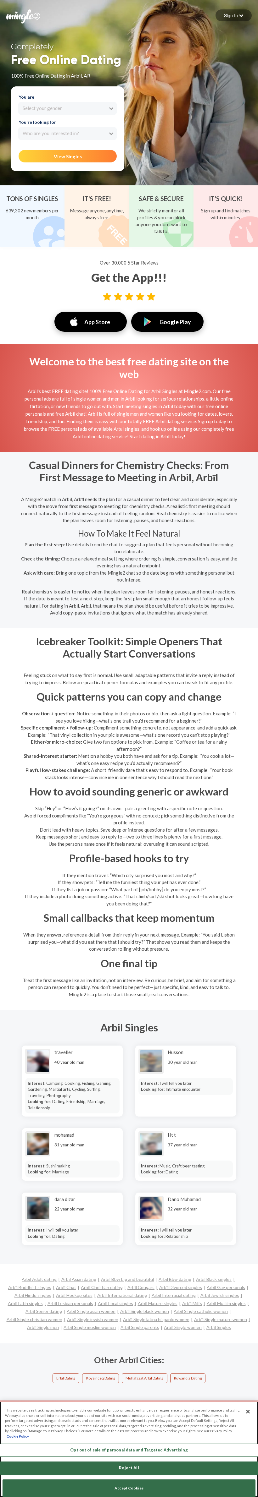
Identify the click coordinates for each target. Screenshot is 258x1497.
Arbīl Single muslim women (90, 1327)
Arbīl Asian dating (78, 1279)
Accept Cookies (129, 1488)
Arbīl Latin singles (25, 1303)
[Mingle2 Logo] (23, 16)
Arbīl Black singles (214, 1279)
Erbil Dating (65, 1378)
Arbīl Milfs (192, 1303)
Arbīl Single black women (144, 1311)
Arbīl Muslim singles (226, 1303)
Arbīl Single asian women (91, 1311)
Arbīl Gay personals (226, 1287)
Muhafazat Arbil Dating (144, 1378)
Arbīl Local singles (115, 1303)
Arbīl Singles (218, 1327)
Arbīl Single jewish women (92, 1319)
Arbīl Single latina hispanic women (156, 1319)
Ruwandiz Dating (188, 1378)
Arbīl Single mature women (220, 1319)
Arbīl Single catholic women (201, 1311)
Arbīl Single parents (140, 1327)
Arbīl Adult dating (39, 1279)
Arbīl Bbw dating (175, 1279)
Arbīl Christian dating (102, 1287)
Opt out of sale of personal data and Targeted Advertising (129, 1449)
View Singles (68, 156)
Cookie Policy (18, 1436)
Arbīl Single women (183, 1327)
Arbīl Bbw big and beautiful (127, 1279)
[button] (234, 15)
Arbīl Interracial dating (174, 1295)
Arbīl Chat (66, 1287)
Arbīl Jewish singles (219, 1295)
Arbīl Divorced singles (180, 1287)
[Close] (248, 1411)
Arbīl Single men (43, 1327)
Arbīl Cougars (140, 1287)
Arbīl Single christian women (34, 1319)
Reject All (129, 1467)
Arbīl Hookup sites (74, 1295)
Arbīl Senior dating (43, 1311)
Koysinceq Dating (100, 1378)
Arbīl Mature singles (157, 1303)
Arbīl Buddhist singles (29, 1287)
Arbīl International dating (122, 1295)
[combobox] (67, 108)
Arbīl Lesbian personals (70, 1303)
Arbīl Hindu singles (32, 1295)
